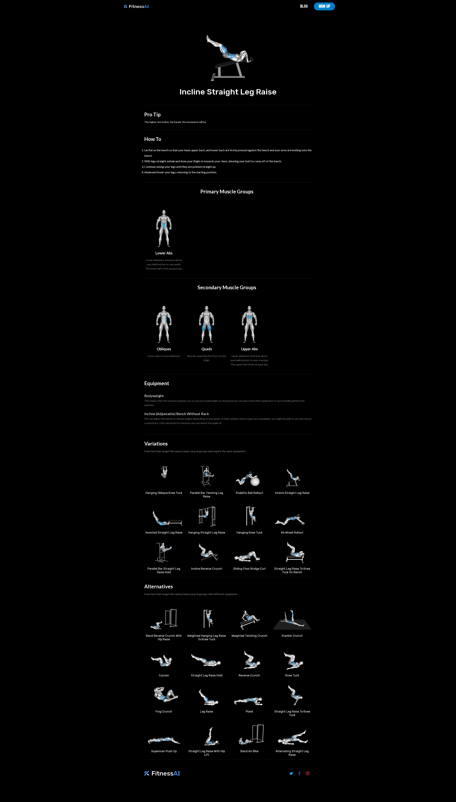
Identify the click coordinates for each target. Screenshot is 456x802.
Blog (304, 6)
